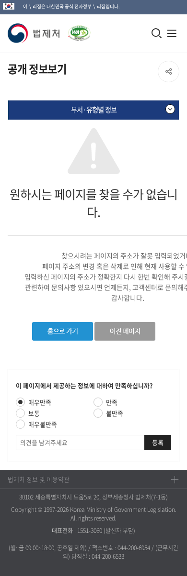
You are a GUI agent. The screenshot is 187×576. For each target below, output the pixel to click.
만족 (111, 402)
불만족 (114, 413)
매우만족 (39, 402)
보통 (34, 413)
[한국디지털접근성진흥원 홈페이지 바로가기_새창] (75, 30)
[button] (34, 33)
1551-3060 (89, 530)
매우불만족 (42, 424)
